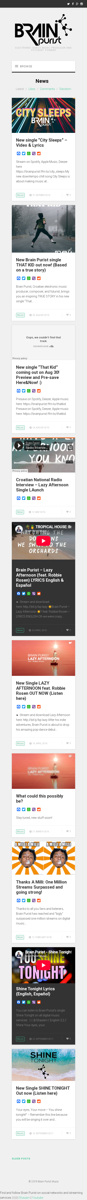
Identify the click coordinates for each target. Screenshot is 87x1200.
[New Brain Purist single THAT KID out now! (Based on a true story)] (43, 251)
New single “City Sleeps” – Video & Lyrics (41, 143)
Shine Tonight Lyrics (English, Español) (35, 991)
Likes (32, 89)
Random (65, 89)
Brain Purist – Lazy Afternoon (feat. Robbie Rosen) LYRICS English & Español (40, 577)
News (20, 512)
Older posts (21, 1158)
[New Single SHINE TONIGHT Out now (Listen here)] (43, 1080)
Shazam (24, 1197)
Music (20, 195)
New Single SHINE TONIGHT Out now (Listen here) (43, 1091)
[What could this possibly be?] (43, 787)
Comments (47, 89)
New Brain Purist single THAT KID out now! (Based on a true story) (41, 265)
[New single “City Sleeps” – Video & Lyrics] (43, 132)
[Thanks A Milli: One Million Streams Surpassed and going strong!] (43, 873)
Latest (20, 89)
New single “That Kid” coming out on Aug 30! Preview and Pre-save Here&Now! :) (37, 375)
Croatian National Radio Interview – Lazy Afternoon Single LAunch (42, 484)
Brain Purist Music (48, 1181)
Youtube (37, 1197)
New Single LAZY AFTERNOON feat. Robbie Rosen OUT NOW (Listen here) (40, 691)
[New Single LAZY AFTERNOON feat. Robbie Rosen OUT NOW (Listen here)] (43, 675)
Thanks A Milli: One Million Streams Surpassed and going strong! (41, 887)
